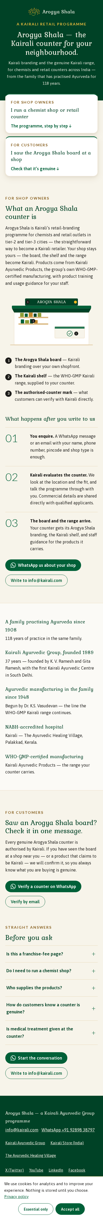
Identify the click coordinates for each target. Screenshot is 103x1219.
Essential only (36, 1209)
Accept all (70, 1209)
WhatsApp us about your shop (47, 565)
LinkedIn (56, 1170)
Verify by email (25, 901)
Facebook (76, 1170)
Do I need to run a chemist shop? (38, 970)
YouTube (36, 1170)
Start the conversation (40, 1058)
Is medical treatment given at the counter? (39, 1032)
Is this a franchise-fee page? (34, 953)
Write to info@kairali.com (36, 580)
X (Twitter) (14, 1170)
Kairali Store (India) (67, 1143)
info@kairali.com (21, 1129)
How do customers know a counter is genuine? (43, 1008)
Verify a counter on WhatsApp (47, 886)
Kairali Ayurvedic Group (25, 1143)
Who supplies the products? (34, 987)
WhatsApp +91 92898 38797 (68, 1129)
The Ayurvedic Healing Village (30, 1155)
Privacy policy (16, 1196)
